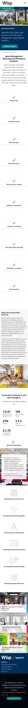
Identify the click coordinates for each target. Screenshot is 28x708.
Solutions (6, 52)
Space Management (6, 666)
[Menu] (25, 3)
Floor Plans (4, 671)
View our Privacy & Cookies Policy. (14, 692)
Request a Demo (7, 8)
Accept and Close (14, 698)
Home (2, 52)
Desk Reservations (6, 669)
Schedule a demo (10, 46)
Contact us (21, 8)
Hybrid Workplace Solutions (9, 664)
